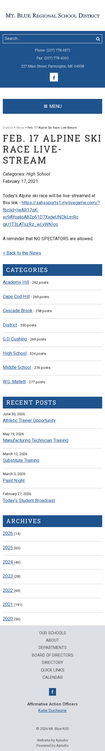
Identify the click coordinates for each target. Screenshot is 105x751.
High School (15, 353)
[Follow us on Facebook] (54, 77)
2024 (8, 562)
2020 (8, 618)
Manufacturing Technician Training (35, 440)
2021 (8, 604)
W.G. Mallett (14, 381)
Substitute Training (21, 460)
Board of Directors (52, 655)
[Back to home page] (52, 15)
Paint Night (14, 480)
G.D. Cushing (15, 339)
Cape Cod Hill (16, 296)
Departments (53, 648)
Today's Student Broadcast (29, 500)
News (20, 128)
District (8, 128)
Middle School (17, 367)
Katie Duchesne (52, 710)
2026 (8, 533)
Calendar (53, 678)
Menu (55, 106)
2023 (8, 576)
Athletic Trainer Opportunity (29, 420)
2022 (8, 590)
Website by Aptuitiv (52, 740)
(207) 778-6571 (58, 50)
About (52, 641)
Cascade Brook (17, 310)
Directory (52, 663)
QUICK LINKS (52, 670)
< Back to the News (22, 253)
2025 (8, 547)
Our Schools (52, 633)
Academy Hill (16, 282)
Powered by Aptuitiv (52, 745)
